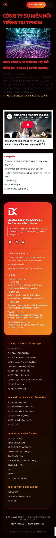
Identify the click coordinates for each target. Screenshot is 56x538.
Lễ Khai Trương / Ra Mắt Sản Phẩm (22, 362)
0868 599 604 (13, 292)
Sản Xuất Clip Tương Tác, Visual (21, 447)
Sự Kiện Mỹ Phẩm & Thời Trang (21, 411)
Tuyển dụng (10, 180)
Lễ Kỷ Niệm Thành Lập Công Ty (21, 366)
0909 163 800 (13, 282)
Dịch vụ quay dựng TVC (16, 188)
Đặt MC (11, 474)
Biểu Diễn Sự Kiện (15, 456)
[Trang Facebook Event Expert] (16, 242)
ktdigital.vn (42, 532)
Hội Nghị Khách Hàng (17, 388)
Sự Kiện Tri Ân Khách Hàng (19, 371)
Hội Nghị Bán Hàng (16, 384)
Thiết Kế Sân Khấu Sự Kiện (19, 452)
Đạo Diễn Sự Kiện (15, 438)
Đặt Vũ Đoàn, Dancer (16, 443)
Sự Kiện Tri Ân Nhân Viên (18, 375)
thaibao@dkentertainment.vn (25, 288)
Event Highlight (12, 184)
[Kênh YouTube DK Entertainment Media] (23, 242)
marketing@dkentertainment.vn (26, 308)
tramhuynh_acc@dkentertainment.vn (28, 298)
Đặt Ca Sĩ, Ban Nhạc (16, 465)
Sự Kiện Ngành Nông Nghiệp (20, 420)
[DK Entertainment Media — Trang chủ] (5, 4)
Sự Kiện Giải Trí (14, 348)
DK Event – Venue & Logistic (20, 496)
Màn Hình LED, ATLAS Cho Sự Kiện (22, 460)
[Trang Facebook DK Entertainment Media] (10, 242)
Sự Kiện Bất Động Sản (17, 402)
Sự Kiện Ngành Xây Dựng (18, 415)
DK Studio (12, 501)
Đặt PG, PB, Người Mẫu (17, 478)
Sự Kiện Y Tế (13, 424)
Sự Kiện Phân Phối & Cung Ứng (21, 407)
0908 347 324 (13, 302)
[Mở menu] (50, 5)
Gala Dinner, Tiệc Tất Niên (18, 353)
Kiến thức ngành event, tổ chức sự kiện (27, 95)
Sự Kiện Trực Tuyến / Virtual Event (22, 357)
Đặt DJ (10, 469)
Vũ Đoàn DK (13, 492)
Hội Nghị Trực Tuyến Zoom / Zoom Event (25, 380)
